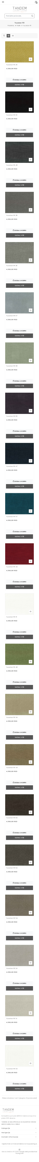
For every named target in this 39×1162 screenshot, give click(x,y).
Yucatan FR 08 (12, 366)
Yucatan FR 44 (12, 767)
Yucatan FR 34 (12, 717)
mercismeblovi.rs (19, 1144)
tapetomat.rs (7, 1144)
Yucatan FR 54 (12, 918)
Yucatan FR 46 (12, 165)
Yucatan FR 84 (12, 818)
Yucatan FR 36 (12, 215)
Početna (11, 26)
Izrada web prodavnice (28, 1152)
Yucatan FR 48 (12, 667)
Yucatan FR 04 (12, 1069)
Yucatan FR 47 (12, 466)
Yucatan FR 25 (12, 65)
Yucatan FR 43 (12, 567)
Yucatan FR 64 (12, 868)
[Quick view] (30, 59)
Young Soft (20, 1153)
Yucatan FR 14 (11, 1018)
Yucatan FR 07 (12, 316)
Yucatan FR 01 (11, 617)
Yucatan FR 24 (12, 968)
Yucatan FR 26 (11, 265)
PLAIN (18, 26)
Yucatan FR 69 (12, 416)
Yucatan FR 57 (12, 516)
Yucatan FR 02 (11, 115)
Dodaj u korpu (20, 80)
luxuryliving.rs (32, 1144)
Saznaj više (19, 85)
